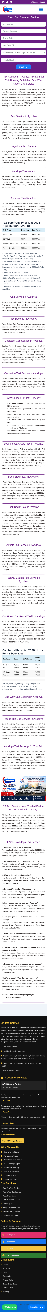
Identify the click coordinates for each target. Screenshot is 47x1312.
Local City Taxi (8, 1204)
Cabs (5, 1272)
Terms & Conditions (10, 1284)
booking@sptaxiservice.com (14, 1051)
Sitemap (6, 1292)
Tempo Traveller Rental (11, 1207)
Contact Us (7, 1276)
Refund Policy (8, 1288)
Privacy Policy (8, 1280)
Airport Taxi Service (10, 1196)
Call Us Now (37, 1307)
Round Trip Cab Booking (12, 1192)
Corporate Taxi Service (11, 1215)
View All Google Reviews (12, 1141)
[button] (38, 2)
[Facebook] (3, 2)
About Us (6, 1268)
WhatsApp (11, 1307)
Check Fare (23, 67)
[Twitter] (7, 2)
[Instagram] (11, 2)
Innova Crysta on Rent (11, 1211)
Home (5, 1264)
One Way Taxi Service (11, 1188)
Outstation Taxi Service (11, 1200)
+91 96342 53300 (10, 1046)
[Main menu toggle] (41, 9)
